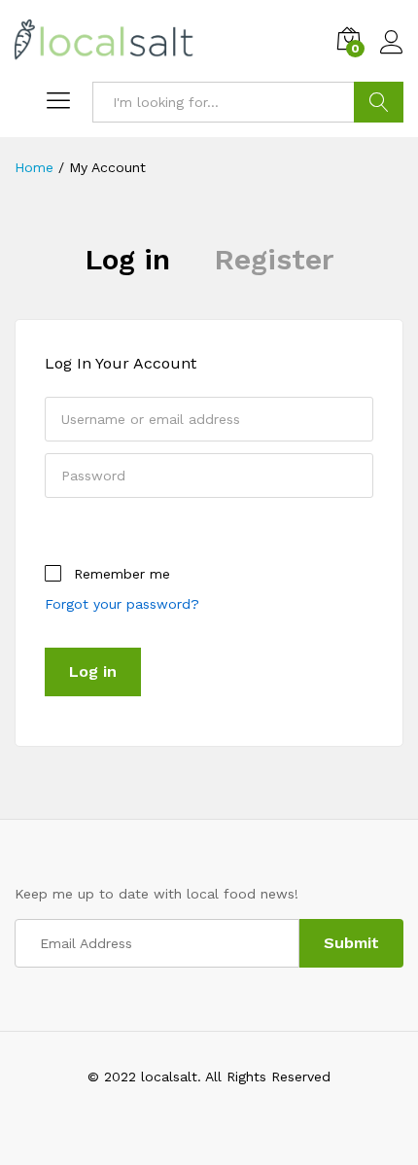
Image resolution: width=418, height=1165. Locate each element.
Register (274, 259)
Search (378, 102)
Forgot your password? (122, 604)
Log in (127, 259)
